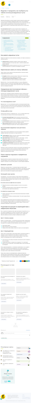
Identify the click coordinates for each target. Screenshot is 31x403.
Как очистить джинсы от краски (7, 360)
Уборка (18, 361)
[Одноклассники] (23, 261)
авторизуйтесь (28, 330)
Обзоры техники (8, 373)
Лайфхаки (18, 347)
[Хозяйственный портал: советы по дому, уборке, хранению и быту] (3, 3)
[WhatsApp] (27, 261)
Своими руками (19, 354)
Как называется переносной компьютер (6, 295)
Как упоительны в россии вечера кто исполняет (8, 277)
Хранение (18, 364)
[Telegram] (29, 261)
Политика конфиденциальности (26, 397)
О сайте (23, 394)
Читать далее (4, 283)
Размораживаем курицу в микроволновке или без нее (8, 356)
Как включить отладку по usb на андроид (7, 313)
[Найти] (29, 2)
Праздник (18, 351)
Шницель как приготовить (21, 294)
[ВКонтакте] (21, 261)
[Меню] (9, 5)
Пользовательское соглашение (26, 398)
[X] (25, 261)
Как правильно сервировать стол (8, 364)
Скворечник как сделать (20, 276)
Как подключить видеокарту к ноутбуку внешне (22, 313)
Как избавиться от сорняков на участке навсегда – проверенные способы (8, 352)
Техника (18, 357)
